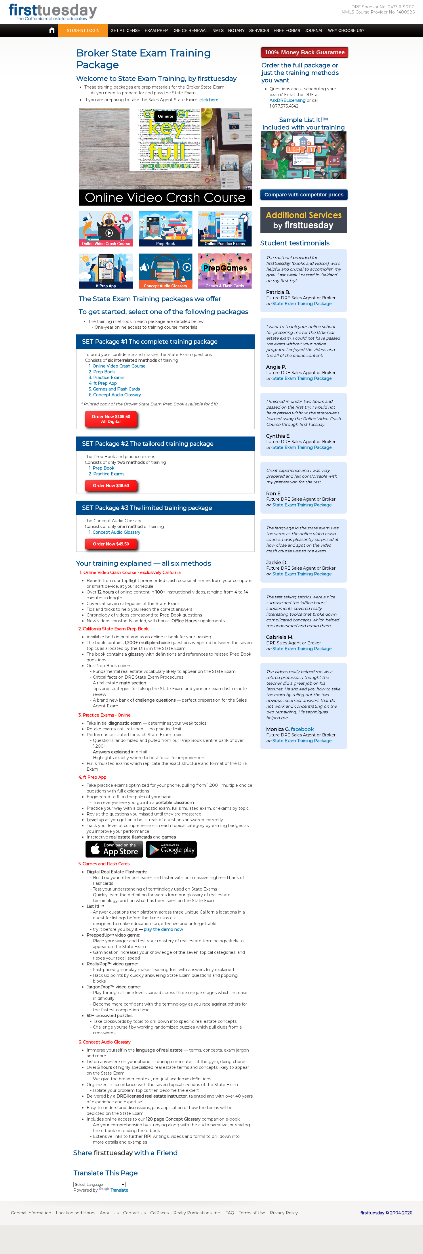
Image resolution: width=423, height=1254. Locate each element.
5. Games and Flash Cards (114, 389)
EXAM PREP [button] (156, 30)
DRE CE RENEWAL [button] (190, 30)
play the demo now (163, 929)
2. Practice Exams (106, 473)
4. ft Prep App (103, 383)
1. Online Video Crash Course (117, 366)
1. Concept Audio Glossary (114, 532)
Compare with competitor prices (304, 195)
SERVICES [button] (259, 30)
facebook (302, 729)
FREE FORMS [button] (287, 30)
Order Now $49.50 (111, 485)
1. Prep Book (101, 468)
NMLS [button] (218, 30)
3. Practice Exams (106, 377)
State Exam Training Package (302, 303)
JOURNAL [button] (314, 30)
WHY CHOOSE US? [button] (346, 30)
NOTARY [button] (236, 30)
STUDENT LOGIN (83, 30)
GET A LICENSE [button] (125, 30)
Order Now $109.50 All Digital (111, 419)
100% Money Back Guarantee (305, 52)
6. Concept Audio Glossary (115, 394)
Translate (119, 1190)
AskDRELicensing (288, 100)
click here (208, 99)
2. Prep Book (102, 371)
